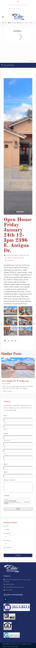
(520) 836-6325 (10, 584)
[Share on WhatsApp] (12, 340)
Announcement (10, 257)
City (5, 447)
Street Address (7, 440)
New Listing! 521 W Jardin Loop (16, 381)
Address (6, 433)
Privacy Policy (14, 646)
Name (6, 415)
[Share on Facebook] (5, 340)
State (5, 453)
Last (5, 429)
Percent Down (7, 533)
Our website (9, 590)
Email (6, 472)
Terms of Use (6, 646)
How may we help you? (10, 480)
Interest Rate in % (8, 547)
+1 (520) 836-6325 (16, 8)
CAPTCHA (6, 495)
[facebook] (18, 1)
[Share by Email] (15, 340)
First (5, 422)
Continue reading (7, 391)
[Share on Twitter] (8, 340)
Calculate (18, 555)
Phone (6, 464)
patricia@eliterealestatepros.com (15, 587)
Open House (21, 257)
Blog (16, 257)
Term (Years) (7, 540)
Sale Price (6, 526)
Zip (4, 460)
